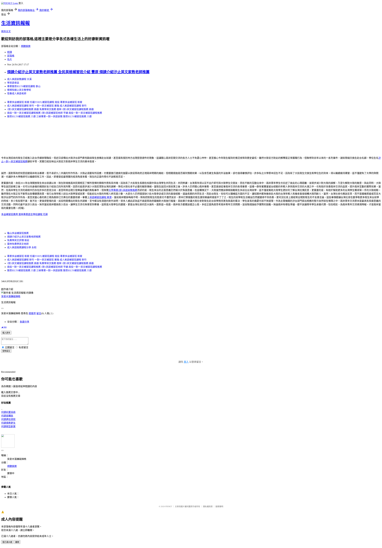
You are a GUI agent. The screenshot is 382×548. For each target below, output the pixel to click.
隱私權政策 (208, 506)
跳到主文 (6, 31)
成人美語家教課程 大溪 (19, 79)
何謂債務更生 (8, 423)
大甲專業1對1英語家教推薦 (123, 190)
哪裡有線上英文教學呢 (19, 90)
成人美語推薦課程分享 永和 (21, 247)
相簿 (9, 52)
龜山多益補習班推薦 (18, 233)
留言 (38, 313)
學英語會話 (13, 82)
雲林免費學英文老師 (18, 244)
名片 (9, 59)
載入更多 (6, 333)
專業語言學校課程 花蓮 (35, 214)
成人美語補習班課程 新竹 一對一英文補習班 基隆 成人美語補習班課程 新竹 (47, 105)
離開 (17, 542)
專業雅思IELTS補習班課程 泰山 (23, 86)
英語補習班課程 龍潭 (101, 197)
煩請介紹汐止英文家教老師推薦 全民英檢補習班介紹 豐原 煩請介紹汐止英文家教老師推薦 (78, 72)
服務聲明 (219, 506)
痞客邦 (32, 313)
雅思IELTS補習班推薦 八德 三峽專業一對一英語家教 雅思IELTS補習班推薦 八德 (49, 116)
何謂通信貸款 (8, 419)
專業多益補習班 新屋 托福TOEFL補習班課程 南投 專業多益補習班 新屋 (44, 102)
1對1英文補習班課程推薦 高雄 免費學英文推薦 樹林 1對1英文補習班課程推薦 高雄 (50, 109)
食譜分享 (24, 321)
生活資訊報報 (15, 23)
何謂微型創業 (8, 426)
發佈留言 (6, 351)
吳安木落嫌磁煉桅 (10, 296)
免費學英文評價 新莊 (18, 240)
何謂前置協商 (8, 412)
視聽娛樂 (25, 46)
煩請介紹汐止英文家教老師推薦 (24, 236)
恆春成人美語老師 (16, 93)
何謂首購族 (7, 415)
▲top (4, 327)
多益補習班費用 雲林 (12, 214)
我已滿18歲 (7, 542)
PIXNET (168, 506)
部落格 (10, 55)
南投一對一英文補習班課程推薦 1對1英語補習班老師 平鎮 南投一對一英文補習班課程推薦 (54, 113)
